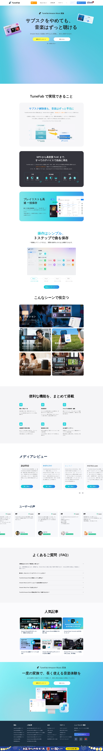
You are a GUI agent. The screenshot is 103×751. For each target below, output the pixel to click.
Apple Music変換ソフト (18, 728)
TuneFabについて (51, 728)
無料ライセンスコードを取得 (66, 737)
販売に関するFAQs (63, 730)
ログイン (73, 2)
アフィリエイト (50, 737)
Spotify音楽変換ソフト (18, 730)
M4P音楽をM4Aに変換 (31, 741)
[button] (80, 493)
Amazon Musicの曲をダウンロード (34, 737)
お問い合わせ (50, 730)
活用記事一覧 (62, 732)
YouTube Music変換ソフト (19, 734)
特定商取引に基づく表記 (52, 739)
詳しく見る (26, 486)
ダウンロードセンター (64, 739)
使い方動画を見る (51, 43)
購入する (61, 39)
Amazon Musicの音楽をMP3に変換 (34, 739)
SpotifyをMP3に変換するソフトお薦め (35, 730)
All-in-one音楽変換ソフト (19, 737)
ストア (34, 2)
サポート (60, 2)
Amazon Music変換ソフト (19, 732)
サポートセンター (63, 728)
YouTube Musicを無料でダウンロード (34, 734)
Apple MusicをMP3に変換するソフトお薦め (36, 732)
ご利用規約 (49, 732)
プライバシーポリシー (51, 734)
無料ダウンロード (81, 2)
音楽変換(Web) (17, 741)
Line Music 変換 (17, 739)
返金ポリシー (62, 734)
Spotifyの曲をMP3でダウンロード (34, 728)
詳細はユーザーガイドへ (51, 287)
